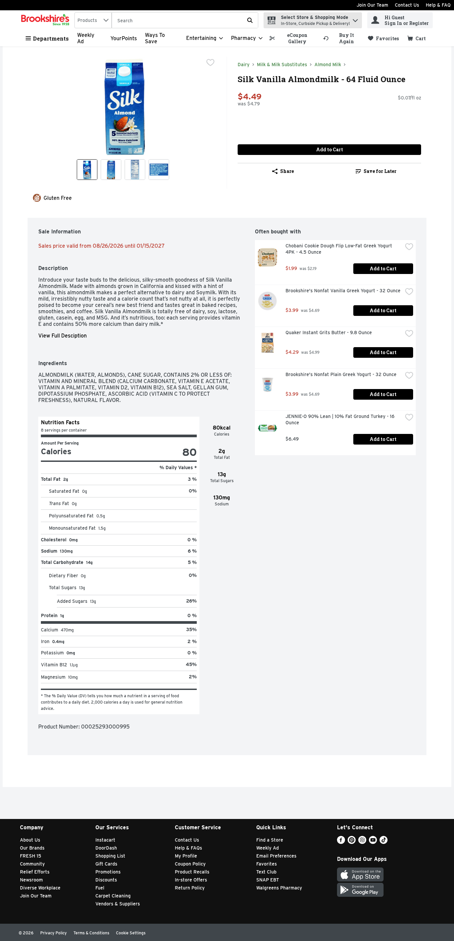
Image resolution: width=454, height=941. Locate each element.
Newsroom (31, 879)
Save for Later (380, 171)
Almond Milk (327, 64)
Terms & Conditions (91, 932)
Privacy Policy (53, 932)
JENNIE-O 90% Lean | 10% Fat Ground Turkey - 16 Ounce (340, 419)
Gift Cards (106, 864)
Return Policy (190, 887)
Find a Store (269, 840)
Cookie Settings (131, 932)
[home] (46, 20)
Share (287, 171)
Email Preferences (276, 856)
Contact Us (407, 5)
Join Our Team (372, 5)
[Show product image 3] (135, 169)
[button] (355, 19)
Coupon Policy (190, 864)
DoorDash (106, 848)
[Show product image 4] (159, 169)
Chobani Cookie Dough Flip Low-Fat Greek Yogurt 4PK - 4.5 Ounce (339, 249)
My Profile (186, 856)
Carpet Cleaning (113, 895)
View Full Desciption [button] (62, 336)
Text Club (266, 871)
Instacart (105, 840)
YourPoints (123, 38)
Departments (51, 38)
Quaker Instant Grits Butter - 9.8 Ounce (328, 332)
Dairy (244, 64)
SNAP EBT (267, 879)
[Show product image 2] (111, 169)
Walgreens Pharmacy (279, 887)
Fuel (99, 887)
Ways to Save (155, 38)
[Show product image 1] (87, 169)
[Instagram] (362, 842)
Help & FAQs (188, 848)
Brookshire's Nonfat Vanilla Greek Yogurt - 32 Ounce (342, 290)
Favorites (266, 864)
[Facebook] (341, 842)
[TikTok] (384, 842)
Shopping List (110, 856)
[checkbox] (210, 63)
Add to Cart (329, 149)
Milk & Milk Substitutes (282, 64)
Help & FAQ (438, 5)
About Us (30, 840)
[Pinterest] (352, 842)
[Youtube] (373, 842)
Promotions (108, 871)
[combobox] (93, 20)
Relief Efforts (35, 871)
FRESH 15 (30, 856)
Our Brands (32, 848)
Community (32, 864)
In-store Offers (191, 879)
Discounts (106, 879)
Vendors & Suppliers (117, 903)
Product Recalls (192, 871)
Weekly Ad (267, 848)
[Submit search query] (250, 20)
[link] (293, 38)
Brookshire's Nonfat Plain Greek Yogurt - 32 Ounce (341, 374)
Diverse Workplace (40, 887)
